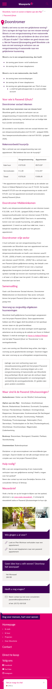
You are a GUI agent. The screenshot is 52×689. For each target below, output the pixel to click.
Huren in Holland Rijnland (38, 336)
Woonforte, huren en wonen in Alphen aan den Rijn (22, 12)
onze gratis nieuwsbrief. (23, 497)
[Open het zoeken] (47, 4)
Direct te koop (10, 655)
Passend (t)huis (10, 15)
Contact (7, 647)
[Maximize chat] (44, 683)
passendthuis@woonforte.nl (19, 599)
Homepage (8, 624)
